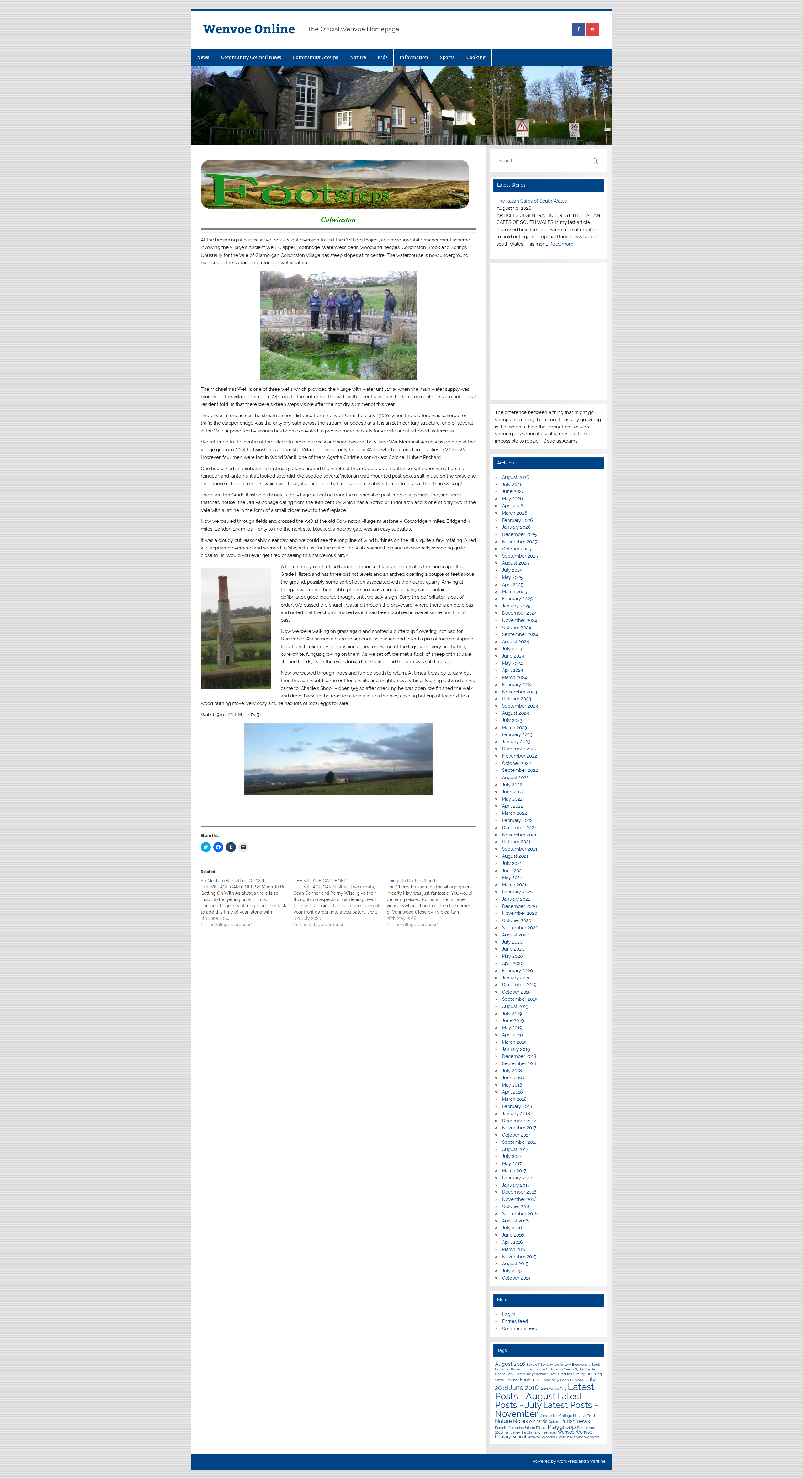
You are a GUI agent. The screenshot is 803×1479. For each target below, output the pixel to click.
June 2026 (513, 491)
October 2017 (516, 1135)
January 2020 (516, 978)
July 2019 (512, 1013)
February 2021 (517, 892)
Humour (576, 1380)
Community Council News (251, 57)
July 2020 (512, 942)
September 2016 (520, 1214)
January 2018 (516, 1113)
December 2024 (519, 613)
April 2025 (512, 584)
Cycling (579, 1374)
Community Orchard (531, 1374)
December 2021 (519, 827)
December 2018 (519, 1056)
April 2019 (512, 1035)
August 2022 (515, 777)
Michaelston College (555, 1416)
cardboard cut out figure (525, 1369)
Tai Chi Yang (530, 1432)
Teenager (549, 1432)
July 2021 (512, 863)
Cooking (476, 57)
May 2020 (512, 956)
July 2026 (512, 484)
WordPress (567, 1461)
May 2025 (512, 577)
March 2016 (514, 1249)
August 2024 (515, 641)
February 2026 (517, 520)
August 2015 (515, 1263)
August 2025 (515, 563)
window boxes (587, 1437)
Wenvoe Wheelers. (542, 1437)
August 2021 (515, 856)
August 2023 (515, 713)
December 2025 (519, 534)
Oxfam (554, 1421)
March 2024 (514, 677)
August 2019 (515, 1006)
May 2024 (512, 663)
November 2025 (519, 541)
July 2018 (512, 1070)
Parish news (575, 1421)
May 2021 (512, 877)
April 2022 (512, 806)
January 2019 (516, 1049)
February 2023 (517, 734)
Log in (508, 1314)
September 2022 (520, 770)
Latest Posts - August (544, 1391)
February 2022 (517, 820)
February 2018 (517, 1106)
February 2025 (517, 599)
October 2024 (516, 627)
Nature (358, 57)
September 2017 (519, 1142)
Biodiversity (581, 1364)
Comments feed (519, 1328)
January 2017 (516, 1185)
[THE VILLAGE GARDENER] (340, 902)
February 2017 (517, 1178)
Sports (447, 57)
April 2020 (513, 963)
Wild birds (567, 1437)
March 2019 (514, 1042)
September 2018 (520, 1063)
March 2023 (514, 727)
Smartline (596, 1461)
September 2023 (520, 706)
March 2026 (514, 513)
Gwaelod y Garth (555, 1380)
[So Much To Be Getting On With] (247, 902)
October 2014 (516, 1278)
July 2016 (512, 1228)
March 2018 (514, 1099)
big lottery (562, 1364)
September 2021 (519, 849)
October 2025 (516, 549)
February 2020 (517, 970)
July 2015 (512, 1271)
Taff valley (512, 1432)
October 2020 (516, 920)
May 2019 (512, 1028)
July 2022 (512, 784)
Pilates (541, 1427)
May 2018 (512, 1085)
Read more (528, 244)
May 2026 (512, 498)
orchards (538, 1421)
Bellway (546, 1364)
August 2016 (515, 1221)
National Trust (584, 1416)
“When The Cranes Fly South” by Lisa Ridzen (545, 201)
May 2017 (512, 1163)
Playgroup (562, 1426)
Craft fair (565, 1374)
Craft (553, 1374)
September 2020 (520, 927)
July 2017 (512, 1156)
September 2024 (520, 634)
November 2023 (519, 692)
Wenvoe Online (249, 28)
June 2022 (513, 792)
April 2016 (512, 1242)
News (203, 57)
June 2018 (513, 1078)
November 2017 (519, 1128)
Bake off (532, 1364)
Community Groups (315, 57)
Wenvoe (566, 1431)
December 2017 (519, 1121)
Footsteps (530, 1379)
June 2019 (513, 1020)
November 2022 (519, 756)
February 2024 (517, 684)
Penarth (501, 1427)
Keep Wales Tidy (553, 1389)
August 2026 (515, 477)
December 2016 (519, 1192)
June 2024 (513, 656)
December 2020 (519, 906)
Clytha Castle (584, 1369)
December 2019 (519, 985)
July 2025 (512, 570)
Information (414, 57)
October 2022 (516, 763)
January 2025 (516, 606)
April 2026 (513, 506)
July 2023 (512, 720)
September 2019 (520, 999)
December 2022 (519, 749)
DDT (590, 1374)
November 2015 (519, 1256)
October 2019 (516, 992)
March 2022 (514, 813)
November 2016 (519, 1199)
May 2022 (512, 799)
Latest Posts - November (546, 1409)
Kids (383, 57)
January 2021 (516, 899)
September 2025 (520, 556)
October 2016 (516, 1206)
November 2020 (519, 913)
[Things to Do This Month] (433, 902)
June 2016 (513, 1235)
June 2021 (513, 870)
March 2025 (514, 592)
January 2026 (516, 527)
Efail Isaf (512, 1380)
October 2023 (516, 699)
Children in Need (559, 1369)
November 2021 (519, 835)
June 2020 (513, 949)
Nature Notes (511, 1421)
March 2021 (514, 885)
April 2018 (512, 1092)
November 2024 (519, 620)
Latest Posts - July (538, 1400)
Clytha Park (504, 1374)
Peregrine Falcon (521, 1427)
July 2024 (512, 649)
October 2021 (516, 842)
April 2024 (512, 670)
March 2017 (514, 1171)
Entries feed (515, 1321)
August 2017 (515, 1149)
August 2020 (515, 935)
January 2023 (516, 742)
